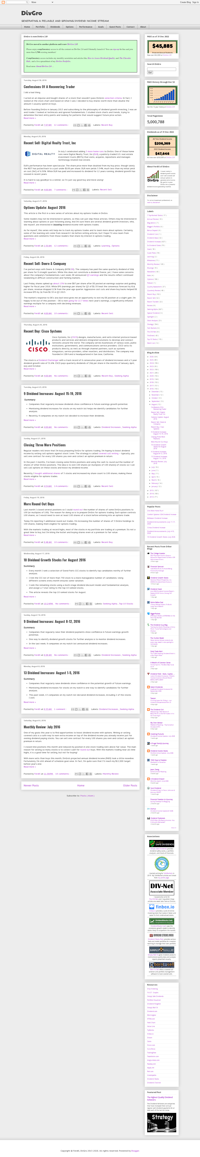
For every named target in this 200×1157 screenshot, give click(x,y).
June (153, 470)
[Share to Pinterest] (89, 125)
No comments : (62, 376)
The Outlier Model (157, 638)
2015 (152, 490)
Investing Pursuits (157, 734)
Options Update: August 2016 (44, 207)
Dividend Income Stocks (159, 751)
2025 (152, 360)
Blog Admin (151, 223)
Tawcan (153, 698)
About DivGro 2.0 (44, 66)
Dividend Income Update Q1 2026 (161, 811)
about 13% (58, 283)
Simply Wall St (153, 955)
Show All (173, 828)
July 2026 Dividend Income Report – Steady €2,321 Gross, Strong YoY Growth (162, 593)
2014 (152, 494)
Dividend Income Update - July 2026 (162, 736)
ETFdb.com (151, 1019)
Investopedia (151, 1075)
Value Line (151, 1026)
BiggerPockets (155, 614)
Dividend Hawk (156, 589)
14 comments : (62, 486)
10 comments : (62, 313)
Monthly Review (111, 773)
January (155, 486)
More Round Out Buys (39, 503)
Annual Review (153, 219)
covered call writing (108, 453)
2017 (152, 386)
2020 (152, 376)
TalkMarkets (168, 873)
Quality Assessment (154, 287)
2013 (152, 497)
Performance (85, 27)
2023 (152, 366)
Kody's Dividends (156, 687)
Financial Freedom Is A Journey (161, 799)
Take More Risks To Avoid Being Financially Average (161, 570)
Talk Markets (152, 328)
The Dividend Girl (157, 709)
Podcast (150, 283)
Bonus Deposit (152, 230)
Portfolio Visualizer (154, 1000)
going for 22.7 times (78, 300)
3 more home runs (95, 151)
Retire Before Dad (156, 602)
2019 (152, 379)
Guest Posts (115, 27)
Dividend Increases (111, 427)
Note (149, 275)
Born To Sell (154, 969)
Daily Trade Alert (156, 651)
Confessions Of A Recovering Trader (49, 86)
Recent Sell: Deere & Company (45, 263)
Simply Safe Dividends (158, 849)
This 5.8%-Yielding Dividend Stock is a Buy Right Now (162, 654)
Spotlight (150, 317)
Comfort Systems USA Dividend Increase (161, 514)
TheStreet (151, 335)
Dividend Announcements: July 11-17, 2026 (161, 523)
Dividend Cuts (152, 234)
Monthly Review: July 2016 (42, 726)
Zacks (149, 1041)
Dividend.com (152, 1011)
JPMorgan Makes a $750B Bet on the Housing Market (162, 617)
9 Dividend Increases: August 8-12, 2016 (52, 621)
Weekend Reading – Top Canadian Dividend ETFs (162, 726)
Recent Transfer (153, 302)
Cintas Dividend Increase (156, 527)
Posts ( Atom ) (87, 795)
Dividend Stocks (153, 1079)
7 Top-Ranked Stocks (155, 215)
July (153, 467)
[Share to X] (82, 125)
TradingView (151, 1053)
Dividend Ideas (152, 238)
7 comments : (61, 189)
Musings (150, 268)
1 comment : (60, 709)
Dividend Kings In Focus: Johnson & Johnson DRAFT (162, 791)
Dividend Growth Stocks (159, 578)
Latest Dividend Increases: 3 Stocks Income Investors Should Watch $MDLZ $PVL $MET (162, 678)
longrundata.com (153, 1060)
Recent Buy (106, 125)
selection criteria (113, 98)
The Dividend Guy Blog (158, 625)
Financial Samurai (157, 566)
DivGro (31, 12)
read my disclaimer (153, 202)
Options (69, 27)
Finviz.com (151, 1045)
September (156, 401)
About (143, 27)
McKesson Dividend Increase (157, 518)
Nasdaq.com (151, 1064)
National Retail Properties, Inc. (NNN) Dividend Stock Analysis (161, 581)
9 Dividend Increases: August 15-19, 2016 (53, 393)
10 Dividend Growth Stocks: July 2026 (161, 537)
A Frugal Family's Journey (159, 743)
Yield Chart (151, 1022)
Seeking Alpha (122, 376)
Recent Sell (106, 189)
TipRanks (150, 1030)
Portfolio (40, 27)
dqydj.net (150, 1068)
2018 (152, 382)
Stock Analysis (152, 320)
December (155, 391)
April (153, 477)
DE (72, 269)
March (154, 480)
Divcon (149, 1037)
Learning (106, 245)
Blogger (135, 1150)
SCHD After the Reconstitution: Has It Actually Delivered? (162, 821)
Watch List (151, 343)
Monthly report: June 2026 (159, 781)
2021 (152, 373)
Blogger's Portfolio (153, 227)
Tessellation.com (153, 1056)
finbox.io (152, 911)
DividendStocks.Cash (158, 926)
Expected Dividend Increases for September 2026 (161, 690)
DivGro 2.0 (72, 44)
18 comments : (63, 773)
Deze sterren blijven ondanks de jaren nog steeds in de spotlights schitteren (161, 642)
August (154, 404)
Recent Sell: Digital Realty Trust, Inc (50, 142)
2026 (152, 357)
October (155, 398)
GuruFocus (151, 1049)
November (155, 395)
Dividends (55, 27)
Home (27, 27)
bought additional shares (47, 473)
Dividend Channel (154, 1083)
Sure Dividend (155, 788)
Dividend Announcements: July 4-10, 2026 (160, 532)
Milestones (151, 260)
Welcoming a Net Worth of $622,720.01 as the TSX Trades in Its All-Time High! (162, 714)
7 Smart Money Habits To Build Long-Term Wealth (161, 605)
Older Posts (130, 785)
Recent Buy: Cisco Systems (43, 331)
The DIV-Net (152, 332)
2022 (152, 369)
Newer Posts (31, 785)
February (155, 483)
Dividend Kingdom (154, 1004)
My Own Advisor (156, 723)
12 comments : (61, 125)
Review (150, 305)
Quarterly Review (153, 290)
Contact (131, 27)
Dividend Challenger (48, 360)
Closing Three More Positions (45, 444)
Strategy (150, 324)
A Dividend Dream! (157, 779)
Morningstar (151, 1015)
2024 (152, 363)
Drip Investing (152, 989)
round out (78, 509)
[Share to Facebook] (85, 125)
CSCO (74, 337)
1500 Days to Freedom (158, 760)
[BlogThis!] (78, 125)
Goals (101, 27)
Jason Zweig (154, 769)
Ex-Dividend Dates (154, 245)
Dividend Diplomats (157, 818)
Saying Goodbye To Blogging (160, 801)
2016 (152, 389)
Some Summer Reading (158, 772)
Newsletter (151, 272)
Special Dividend (153, 313)
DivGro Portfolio (63, 61)
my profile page (163, 878)
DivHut (153, 809)
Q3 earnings (93, 275)
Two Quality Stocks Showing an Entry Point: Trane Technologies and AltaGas (162, 629)
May (153, 473)
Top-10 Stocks (126, 603)
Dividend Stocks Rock (156, 939)
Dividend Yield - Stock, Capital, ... (162, 674)
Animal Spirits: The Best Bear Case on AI (162, 666)
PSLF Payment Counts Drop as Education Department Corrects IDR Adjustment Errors (162, 557)
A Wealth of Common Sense (160, 663)
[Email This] (74, 125)
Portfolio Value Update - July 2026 (161, 753)
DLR (96, 154)
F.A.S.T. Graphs (152, 992)
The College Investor (157, 553)
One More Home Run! (155, 511)
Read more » (30, 118)
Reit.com (150, 1071)
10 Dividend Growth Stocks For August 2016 (55, 559)
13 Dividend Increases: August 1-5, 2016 (52, 672)
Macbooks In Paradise (157, 762)
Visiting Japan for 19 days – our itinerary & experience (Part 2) (161, 701)
